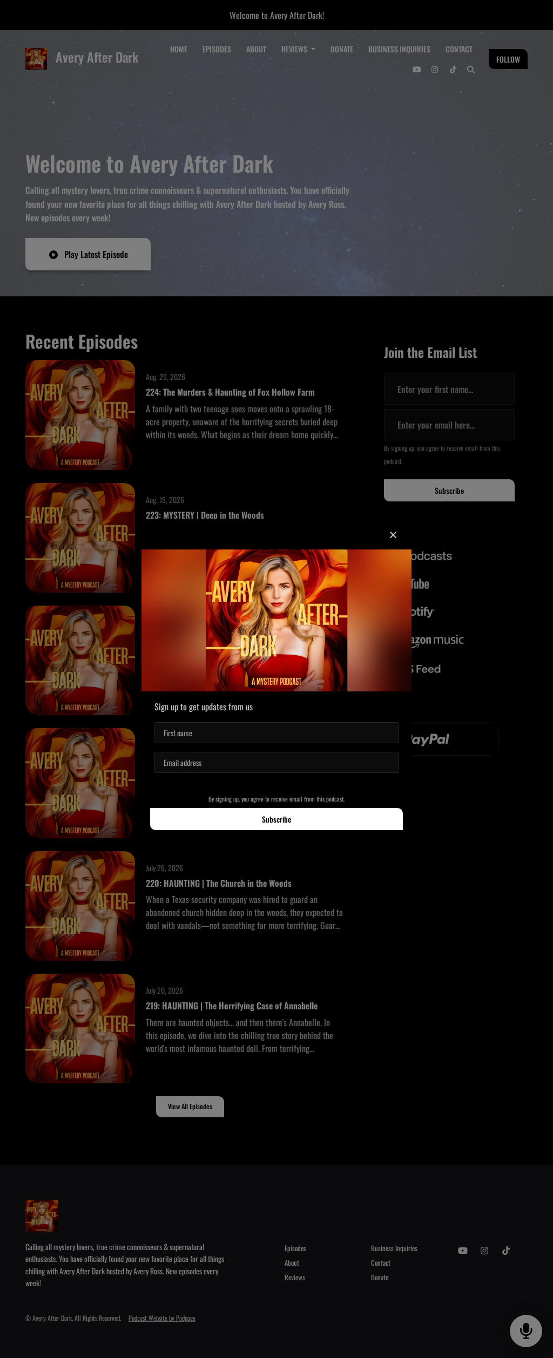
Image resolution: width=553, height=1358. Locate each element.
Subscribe (276, 819)
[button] (393, 534)
